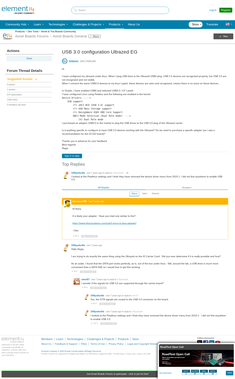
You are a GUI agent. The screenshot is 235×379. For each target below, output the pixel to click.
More (96, 36)
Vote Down (78, 236)
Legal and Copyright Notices (142, 343)
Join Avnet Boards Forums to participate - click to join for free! (117, 374)
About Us (46, 343)
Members (47, 339)
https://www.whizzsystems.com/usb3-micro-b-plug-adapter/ (104, 223)
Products (20, 31)
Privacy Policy (116, 343)
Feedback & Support (66, 343)
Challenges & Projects (100, 339)
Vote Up (73, 236)
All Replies (103, 187)
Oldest (134, 194)
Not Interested (165, 373)
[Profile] (227, 24)
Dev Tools (33, 31)
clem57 (85, 279)
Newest (155, 193)
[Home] (18, 10)
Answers (186, 187)
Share (29, 58)
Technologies (75, 339)
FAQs (84, 343)
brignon (73, 61)
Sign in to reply (72, 156)
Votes (144, 193)
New (225, 36)
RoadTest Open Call (172, 347)
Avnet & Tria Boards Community (58, 31)
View (230, 373)
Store (135, 339)
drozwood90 (80, 201)
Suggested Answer (20, 79)
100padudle (78, 172)
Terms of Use (97, 343)
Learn (59, 339)
